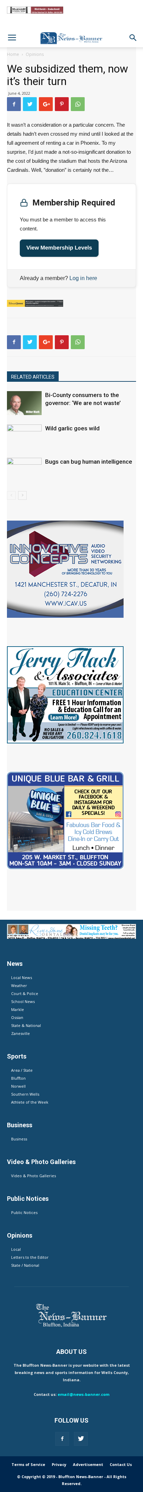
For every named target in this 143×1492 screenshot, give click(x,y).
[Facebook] (62, 1439)
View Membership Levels (59, 248)
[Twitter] (81, 1439)
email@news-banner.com (83, 1394)
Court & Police (24, 993)
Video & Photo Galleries (33, 1175)
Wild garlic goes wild (72, 428)
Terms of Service (28, 1464)
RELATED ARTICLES (32, 377)
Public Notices (24, 1212)
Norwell (18, 1086)
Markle (17, 1009)
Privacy (59, 1464)
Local (16, 1249)
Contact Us (121, 1464)
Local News (21, 977)
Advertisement (88, 1464)
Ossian (17, 1017)
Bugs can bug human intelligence (88, 461)
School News (23, 1001)
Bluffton (18, 1078)
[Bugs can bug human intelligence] (24, 470)
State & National (26, 1025)
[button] (133, 37)
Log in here (83, 278)
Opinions (35, 54)
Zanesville (20, 1033)
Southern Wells (25, 1094)
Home (13, 54)
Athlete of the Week (29, 1102)
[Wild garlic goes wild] (24, 436)
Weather (19, 985)
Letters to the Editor (30, 1257)
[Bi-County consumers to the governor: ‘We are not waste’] (24, 403)
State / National (25, 1265)
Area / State (22, 1070)
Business (19, 1138)
